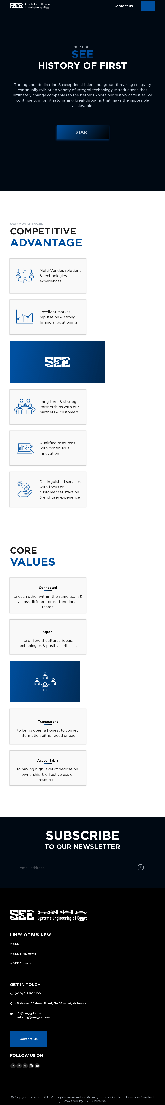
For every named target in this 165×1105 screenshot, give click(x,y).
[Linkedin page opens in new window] (13, 1065)
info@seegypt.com (28, 1013)
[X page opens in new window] (25, 1065)
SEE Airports (22, 963)
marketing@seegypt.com (32, 1017)
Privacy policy (98, 1097)
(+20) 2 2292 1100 (28, 993)
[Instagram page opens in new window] (31, 1065)
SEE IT (17, 944)
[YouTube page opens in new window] (37, 1065)
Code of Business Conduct (133, 1097)
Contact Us (29, 1039)
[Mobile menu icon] (148, 6)
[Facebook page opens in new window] (19, 1065)
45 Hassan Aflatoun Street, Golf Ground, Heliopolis (51, 1003)
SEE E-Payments (24, 954)
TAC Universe (95, 1101)
